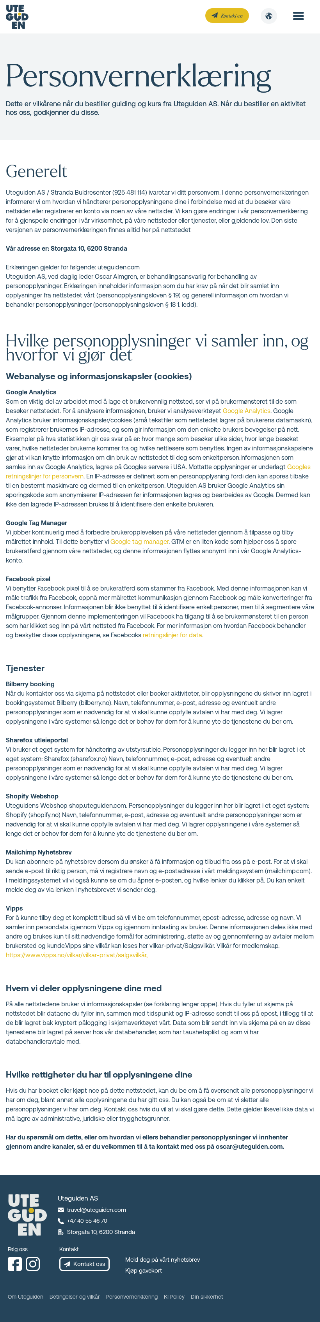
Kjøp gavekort (143, 1270)
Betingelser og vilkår (75, 1297)
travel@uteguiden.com (96, 1209)
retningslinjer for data (172, 635)
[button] (269, 16)
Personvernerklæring (132, 1297)
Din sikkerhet (207, 1297)
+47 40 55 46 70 (87, 1221)
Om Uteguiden (25, 1297)
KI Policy (174, 1297)
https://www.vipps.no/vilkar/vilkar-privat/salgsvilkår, (77, 955)
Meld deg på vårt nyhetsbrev (162, 1259)
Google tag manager (139, 541)
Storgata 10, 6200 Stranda (101, 1232)
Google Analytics (246, 411)
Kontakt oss (232, 15)
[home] (17, 17)
